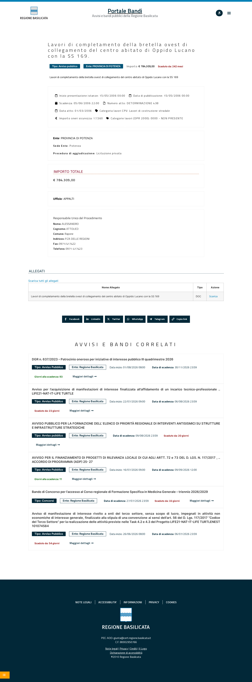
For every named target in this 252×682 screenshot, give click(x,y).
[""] (219, 13)
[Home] (34, 13)
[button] (229, 13)
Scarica (213, 296)
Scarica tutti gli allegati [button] (43, 280)
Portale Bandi (125, 10)
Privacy (124, 648)
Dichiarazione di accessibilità (126, 653)
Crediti (133, 648)
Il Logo (143, 648)
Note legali (111, 648)
